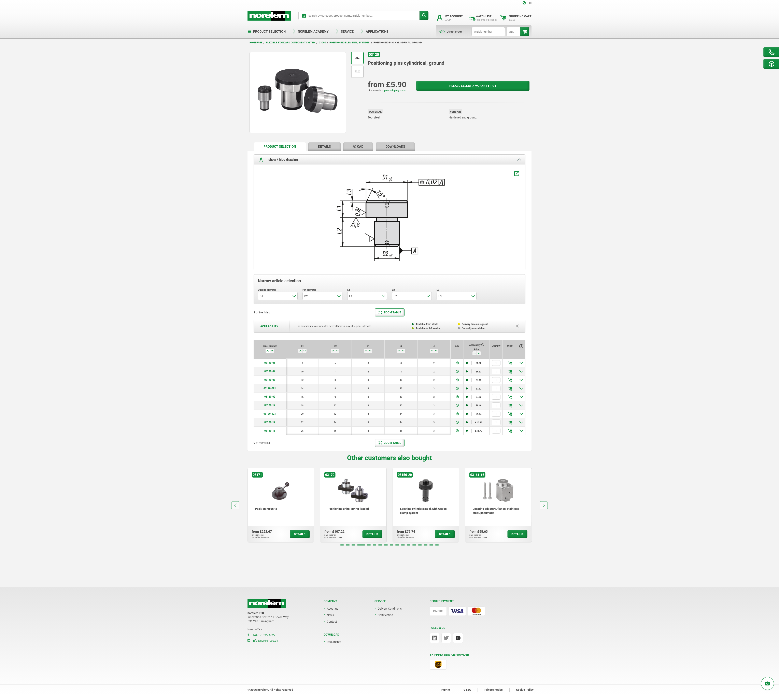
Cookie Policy (525, 689)
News (330, 615)
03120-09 (269, 396)
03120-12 (269, 405)
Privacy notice (493, 689)
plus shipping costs (395, 90)
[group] (280, 505)
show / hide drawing (283, 159)
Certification (385, 615)
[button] (342, 544)
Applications (377, 31)
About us (332, 608)
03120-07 (269, 371)
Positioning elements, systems (349, 42)
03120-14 (269, 422)
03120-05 (269, 362)
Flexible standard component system (290, 42)
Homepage (256, 42)
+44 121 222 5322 (263, 635)
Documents (334, 641)
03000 (322, 42)
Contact (332, 621)
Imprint (445, 689)
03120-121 (270, 413)
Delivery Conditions (390, 608)
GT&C (467, 689)
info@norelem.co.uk (265, 640)
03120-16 (269, 430)
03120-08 (269, 379)
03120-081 (270, 388)
